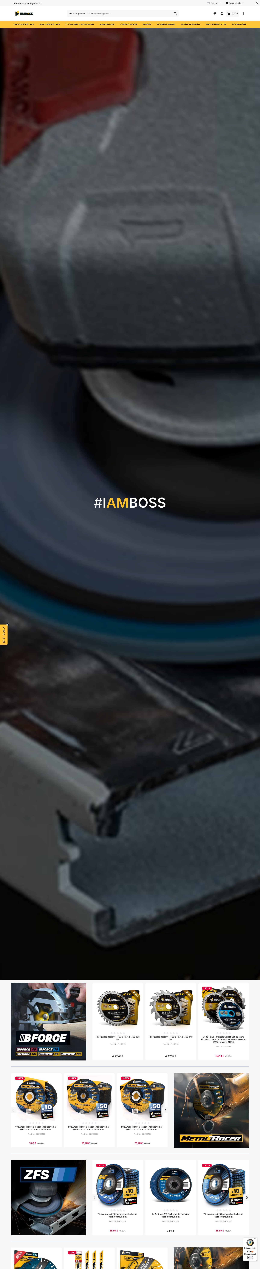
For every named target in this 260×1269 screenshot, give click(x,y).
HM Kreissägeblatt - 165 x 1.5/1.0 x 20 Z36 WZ (117, 1038)
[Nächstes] (165, 1110)
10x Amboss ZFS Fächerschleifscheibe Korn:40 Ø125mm (223, 1215)
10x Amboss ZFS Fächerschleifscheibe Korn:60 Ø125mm (117, 1215)
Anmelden (19, 3)
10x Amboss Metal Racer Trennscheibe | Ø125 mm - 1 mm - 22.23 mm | (36, 1128)
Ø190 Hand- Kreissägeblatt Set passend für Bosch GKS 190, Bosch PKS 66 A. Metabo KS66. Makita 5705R (223, 1040)
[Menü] (255, 1239)
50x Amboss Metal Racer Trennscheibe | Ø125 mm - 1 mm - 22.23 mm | (142, 1128)
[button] (4, 635)
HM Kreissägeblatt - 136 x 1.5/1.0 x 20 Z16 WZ (170, 1038)
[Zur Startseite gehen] (24, 13)
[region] (170, 1021)
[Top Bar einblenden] (243, 13)
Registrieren (35, 3)
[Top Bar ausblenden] (257, 3)
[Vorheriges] (13, 1110)
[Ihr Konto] (222, 13)
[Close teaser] (7, 624)
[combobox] (129, 13)
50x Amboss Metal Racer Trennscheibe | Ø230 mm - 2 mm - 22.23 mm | (89, 1128)
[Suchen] (175, 13)
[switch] (250, 1257)
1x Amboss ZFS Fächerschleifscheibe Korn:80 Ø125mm (170, 1215)
